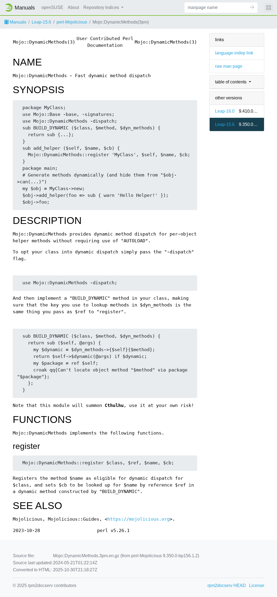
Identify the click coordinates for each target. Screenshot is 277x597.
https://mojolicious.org (138, 519)
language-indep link (234, 53)
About (73, 7)
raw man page (228, 66)
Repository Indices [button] (101, 7)
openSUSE (52, 7)
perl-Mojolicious (72, 22)
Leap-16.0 (225, 111)
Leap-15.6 (41, 22)
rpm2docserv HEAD (226, 585)
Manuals (17, 22)
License (256, 585)
